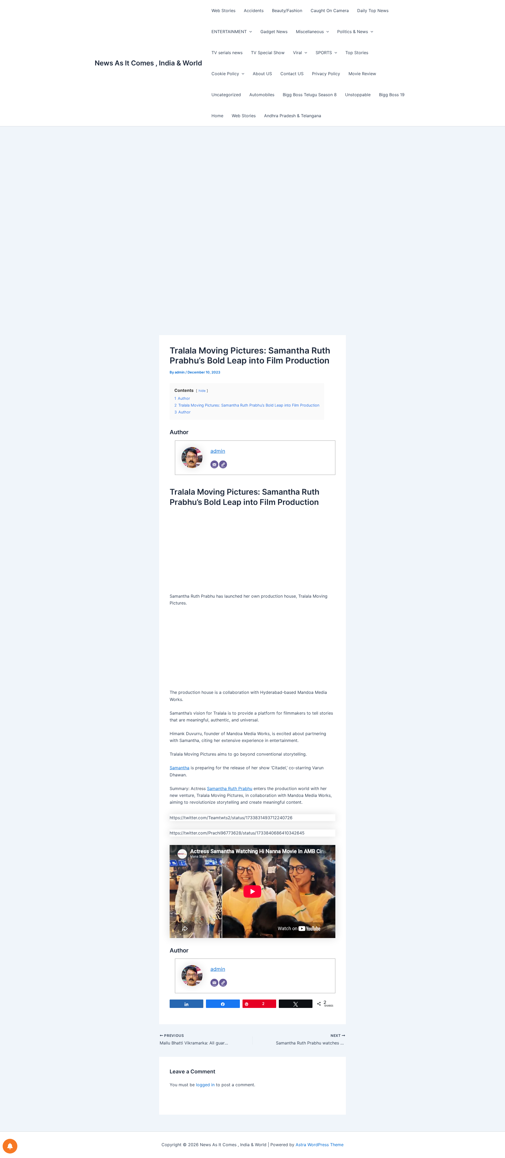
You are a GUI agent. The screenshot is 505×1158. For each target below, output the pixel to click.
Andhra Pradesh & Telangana (292, 115)
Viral (297, 52)
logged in (205, 1084)
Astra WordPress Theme (320, 1144)
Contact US (292, 73)
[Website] (223, 464)
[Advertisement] (252, 182)
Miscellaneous (310, 31)
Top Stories (356, 52)
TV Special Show (268, 52)
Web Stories (223, 10)
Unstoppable (358, 94)
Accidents (254, 10)
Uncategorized (226, 94)
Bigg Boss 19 (392, 94)
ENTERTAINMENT (229, 31)
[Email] (214, 464)
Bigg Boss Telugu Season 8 (310, 94)
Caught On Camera (330, 10)
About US (262, 73)
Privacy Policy (326, 73)
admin (217, 451)
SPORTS (324, 52)
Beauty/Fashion (287, 10)
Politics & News (352, 31)
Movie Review (362, 73)
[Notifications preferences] (10, 1146)
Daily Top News (372, 10)
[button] (249, 31)
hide (202, 391)
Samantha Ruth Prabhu (229, 788)
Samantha (179, 767)
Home (217, 115)
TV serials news (227, 52)
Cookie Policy (225, 73)
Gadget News (273, 31)
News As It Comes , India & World (148, 63)
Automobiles (261, 94)
